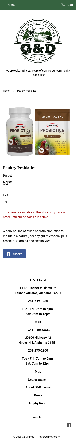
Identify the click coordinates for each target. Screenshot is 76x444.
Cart (70, 5)
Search (37, 417)
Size (5, 194)
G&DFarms (28, 436)
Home (6, 90)
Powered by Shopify (49, 436)
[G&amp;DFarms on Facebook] (69, 425)
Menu (12, 5)
